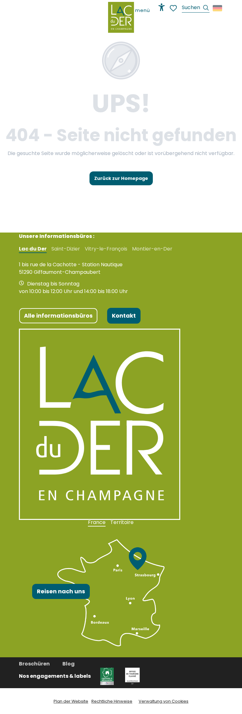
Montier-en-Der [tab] (152, 248)
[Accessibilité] (161, 7)
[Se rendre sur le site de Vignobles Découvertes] (108, 676)
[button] (196, 8)
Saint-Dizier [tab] (65, 248)
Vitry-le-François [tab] (106, 248)
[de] (218, 8)
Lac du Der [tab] (33, 248)
